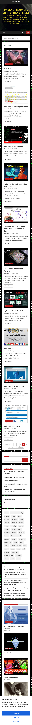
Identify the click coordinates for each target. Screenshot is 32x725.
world (18, 559)
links (12, 536)
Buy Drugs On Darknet (11, 480)
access (13, 513)
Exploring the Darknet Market (16, 299)
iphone (6, 536)
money (14, 539)
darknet (14, 522)
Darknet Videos (28, 32)
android (6, 516)
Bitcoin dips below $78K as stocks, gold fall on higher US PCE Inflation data (15, 575)
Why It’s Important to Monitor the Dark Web (16, 615)
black (13, 516)
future (14, 529)
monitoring (22, 539)
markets (7, 539)
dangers (6, 522)
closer (19, 516)
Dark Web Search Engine (16, 134)
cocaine (6, 519)
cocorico (14, 519)
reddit (19, 545)
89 (18, 447)
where (6, 559)
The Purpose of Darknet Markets (16, 257)
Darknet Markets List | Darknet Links (16, 11)
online (6, 545)
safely (6, 549)
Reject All (16, 721)
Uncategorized (8, 63)
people (13, 545)
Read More (8, 81)
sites (18, 549)
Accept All (16, 713)
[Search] (22, 32)
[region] (16, 710)
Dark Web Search (16, 57)
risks (24, 545)
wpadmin (7, 71)
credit (21, 519)
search (13, 549)
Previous (7, 444)
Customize (16, 717)
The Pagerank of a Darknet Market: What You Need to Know (16, 214)
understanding (8, 555)
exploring (13, 526)
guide (20, 529)
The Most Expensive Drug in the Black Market (16, 691)
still (23, 549)
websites (18, 555)
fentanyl (6, 529)
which (12, 559)
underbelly (15, 552)
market (18, 536)
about (6, 513)
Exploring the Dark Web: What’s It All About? (16, 172)
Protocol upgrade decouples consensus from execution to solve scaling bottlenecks (15, 582)
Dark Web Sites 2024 (16, 414)
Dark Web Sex (16, 337)
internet (21, 532)
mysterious (7, 542)
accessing (20, 513)
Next (21, 447)
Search (6, 455)
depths (21, 522)
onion (15, 542)
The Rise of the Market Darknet (14, 477)
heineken (7, 532)
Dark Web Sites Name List (16, 374)
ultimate (7, 552)
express (21, 526)
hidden (14, 532)
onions (22, 542)
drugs (6, 526)
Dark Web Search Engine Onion (16, 95)
